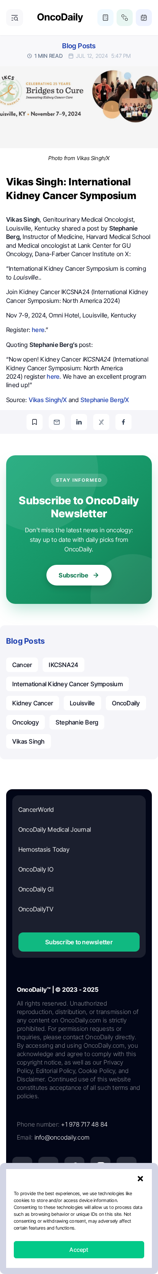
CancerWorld (36, 809)
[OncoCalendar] (144, 17)
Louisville (82, 703)
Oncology (25, 722)
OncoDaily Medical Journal (54, 829)
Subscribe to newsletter (79, 942)
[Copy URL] (34, 422)
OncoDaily (126, 703)
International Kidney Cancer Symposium (67, 684)
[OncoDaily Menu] (14, 17)
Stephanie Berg (77, 722)
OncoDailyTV (36, 909)
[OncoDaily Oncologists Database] (125, 17)
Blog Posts (78, 46)
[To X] (101, 422)
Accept (78, 1249)
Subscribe (73, 575)
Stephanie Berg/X (105, 400)
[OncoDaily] (60, 18)
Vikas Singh (28, 741)
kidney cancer (32, 703)
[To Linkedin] (79, 422)
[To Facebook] (123, 422)
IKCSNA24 (63, 665)
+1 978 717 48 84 (84, 1124)
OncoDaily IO (35, 869)
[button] (140, 1178)
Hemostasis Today (43, 849)
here (38, 330)
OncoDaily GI (35, 889)
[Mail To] (57, 422)
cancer (22, 665)
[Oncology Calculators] (105, 17)
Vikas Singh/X (48, 400)
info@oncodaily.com (62, 1137)
